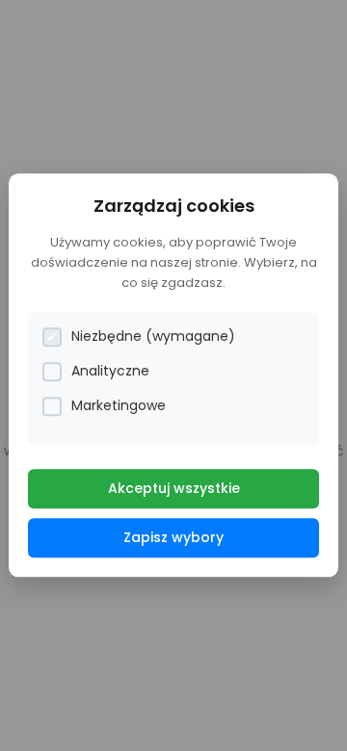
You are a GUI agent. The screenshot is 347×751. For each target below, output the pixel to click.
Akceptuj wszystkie (174, 489)
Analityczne (110, 371)
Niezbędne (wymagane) (153, 337)
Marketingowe (118, 406)
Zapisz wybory (173, 538)
